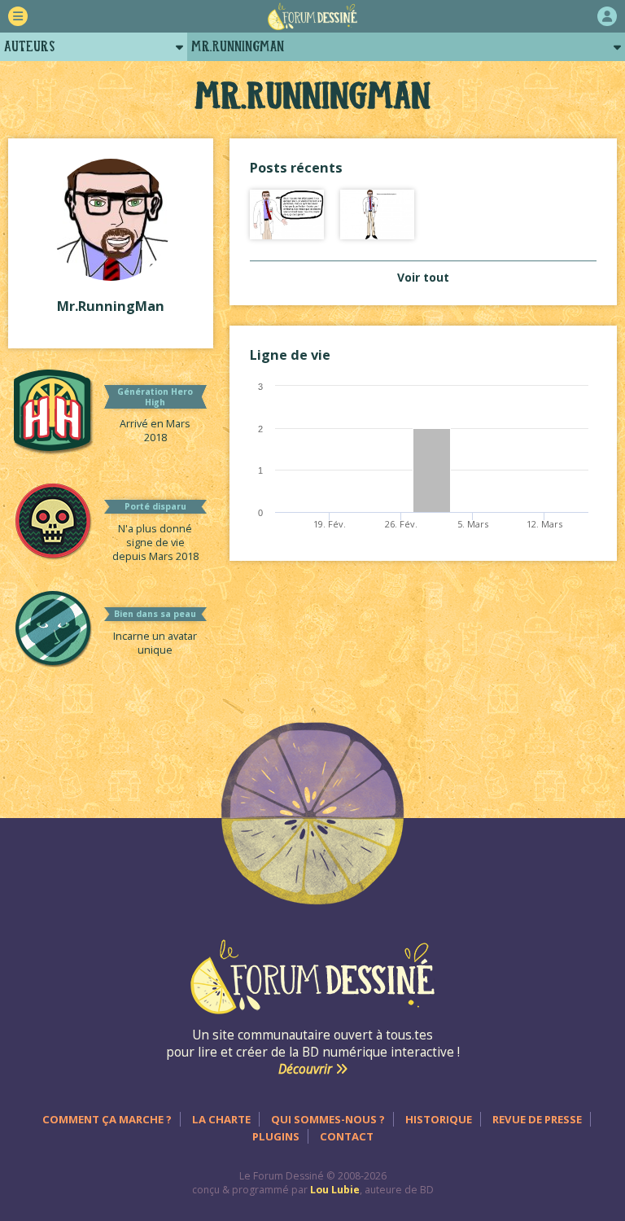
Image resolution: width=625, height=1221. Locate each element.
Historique (438, 1119)
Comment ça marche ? (107, 1119)
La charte (221, 1119)
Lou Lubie (335, 1190)
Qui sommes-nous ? (328, 1119)
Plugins (275, 1136)
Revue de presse (537, 1119)
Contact (347, 1136)
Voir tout (423, 277)
